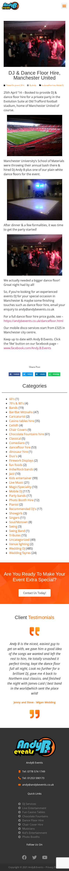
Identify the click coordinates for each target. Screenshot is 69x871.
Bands (13, 408)
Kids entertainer (20, 478)
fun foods (15, 465)
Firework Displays (21, 460)
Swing (13, 526)
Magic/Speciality (20, 487)
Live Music (16, 482)
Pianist (14, 504)
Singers (14, 518)
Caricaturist (17, 417)
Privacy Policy (53, 867)
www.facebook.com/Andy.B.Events (27, 348)
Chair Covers (18, 430)
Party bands (17, 496)
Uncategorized (19, 540)
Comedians (17, 443)
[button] (64, 6)
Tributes (15, 535)
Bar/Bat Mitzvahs (21, 412)
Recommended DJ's (22, 509)
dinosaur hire (18, 452)
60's (12, 399)
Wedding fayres (20, 553)
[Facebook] (24, 857)
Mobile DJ (59, 85)
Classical (15, 439)
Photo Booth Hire (21, 500)
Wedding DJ (17, 548)
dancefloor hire (50, 85)
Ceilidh (14, 425)
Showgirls (16, 513)
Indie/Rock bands (21, 469)
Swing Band (17, 531)
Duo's (13, 456)
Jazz (12, 474)
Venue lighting (19, 544)
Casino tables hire (21, 421)
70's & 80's (16, 403)
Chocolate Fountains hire (26, 434)
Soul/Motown (18, 522)
